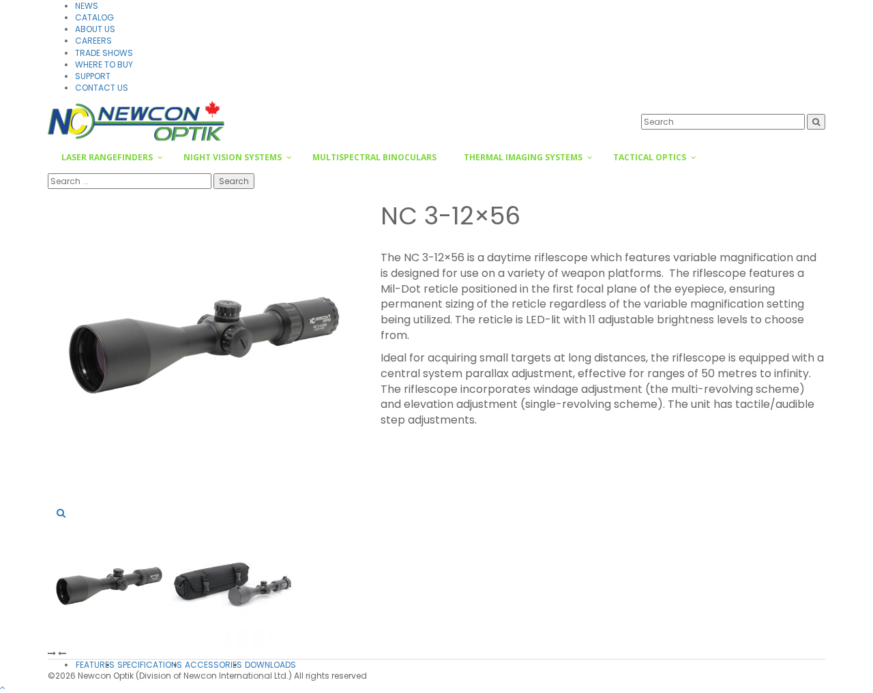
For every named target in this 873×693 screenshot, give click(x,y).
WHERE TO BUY (104, 64)
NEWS (86, 6)
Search (234, 181)
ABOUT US (95, 29)
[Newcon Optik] (137, 120)
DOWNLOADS (270, 664)
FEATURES (95, 664)
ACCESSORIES (213, 664)
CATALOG (94, 17)
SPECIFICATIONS (149, 664)
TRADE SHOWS (104, 53)
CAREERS (93, 40)
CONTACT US (101, 87)
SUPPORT (92, 76)
